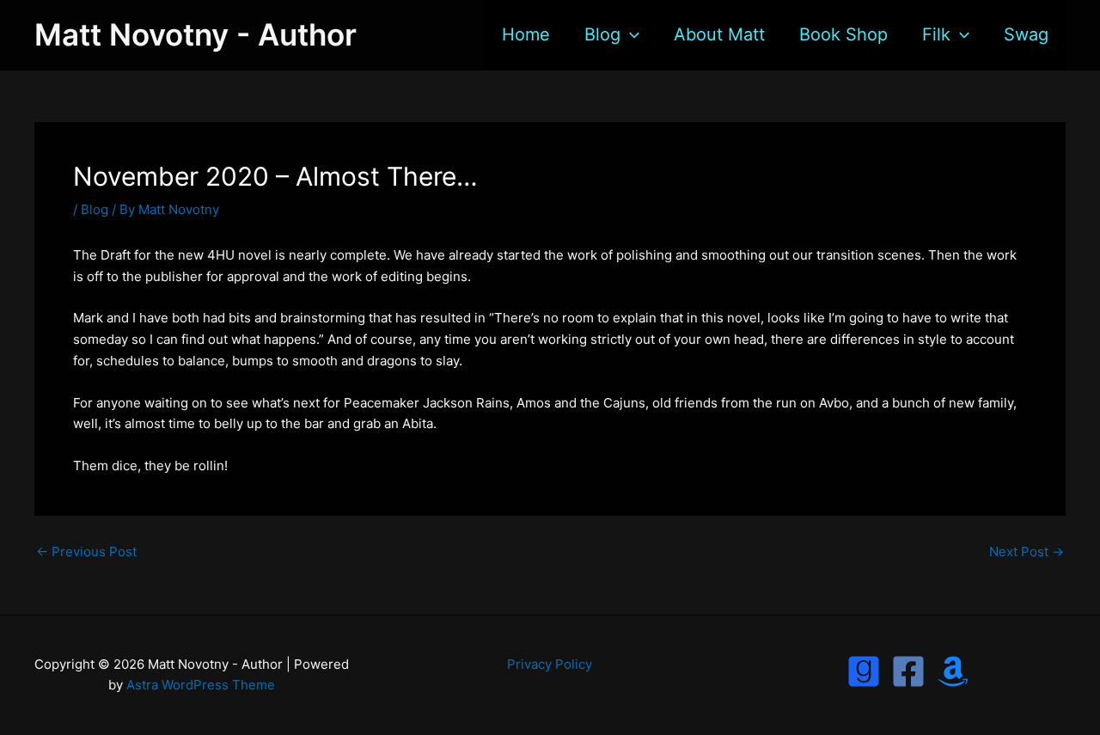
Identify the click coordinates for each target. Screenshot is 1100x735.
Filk (936, 34)
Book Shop (843, 34)
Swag (1026, 34)
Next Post (1026, 551)
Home (526, 34)
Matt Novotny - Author (195, 34)
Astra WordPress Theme (200, 685)
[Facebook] (908, 671)
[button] (629, 34)
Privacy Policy (549, 664)
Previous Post (86, 551)
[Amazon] (953, 671)
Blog (602, 34)
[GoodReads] (863, 671)
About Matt (719, 34)
